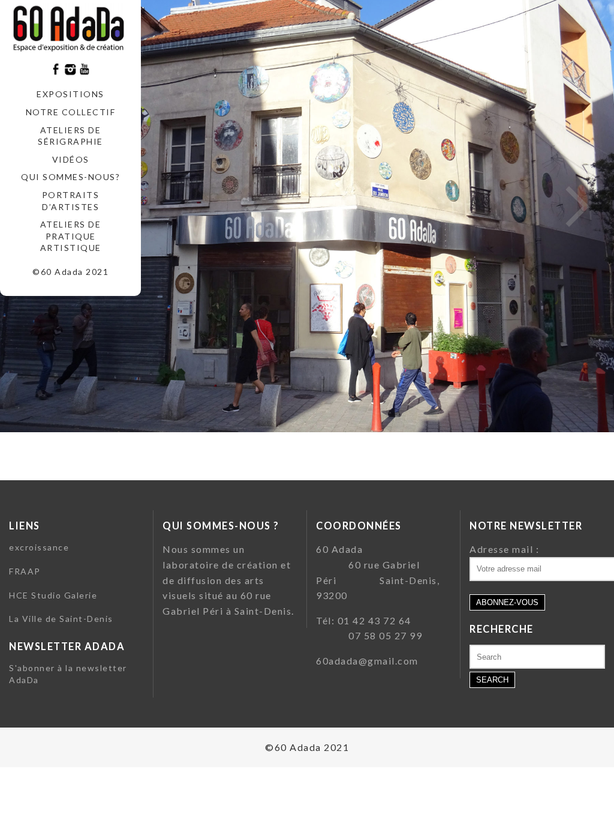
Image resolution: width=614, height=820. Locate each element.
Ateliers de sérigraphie (70, 136)
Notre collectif (71, 112)
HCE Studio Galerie (53, 595)
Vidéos (70, 159)
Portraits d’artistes (71, 201)
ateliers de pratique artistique (70, 236)
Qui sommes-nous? (70, 177)
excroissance (39, 547)
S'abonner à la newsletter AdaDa (68, 674)
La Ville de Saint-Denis (61, 618)
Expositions (70, 94)
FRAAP (25, 571)
